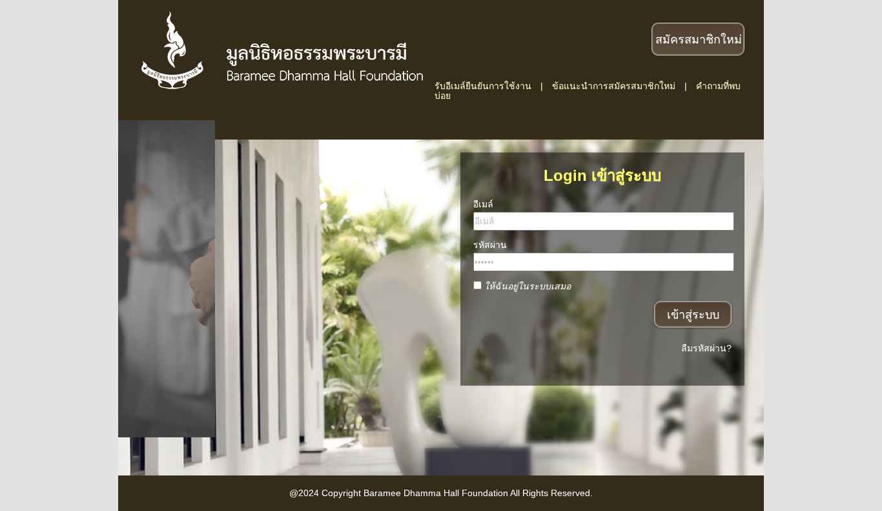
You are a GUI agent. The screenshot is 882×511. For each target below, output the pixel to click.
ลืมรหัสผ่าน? (706, 348)
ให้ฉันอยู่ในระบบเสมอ (527, 286)
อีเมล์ (483, 204)
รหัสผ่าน (490, 245)
